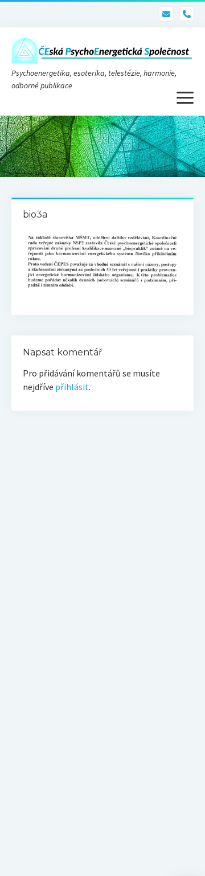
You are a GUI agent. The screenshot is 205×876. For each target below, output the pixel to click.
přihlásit (72, 386)
